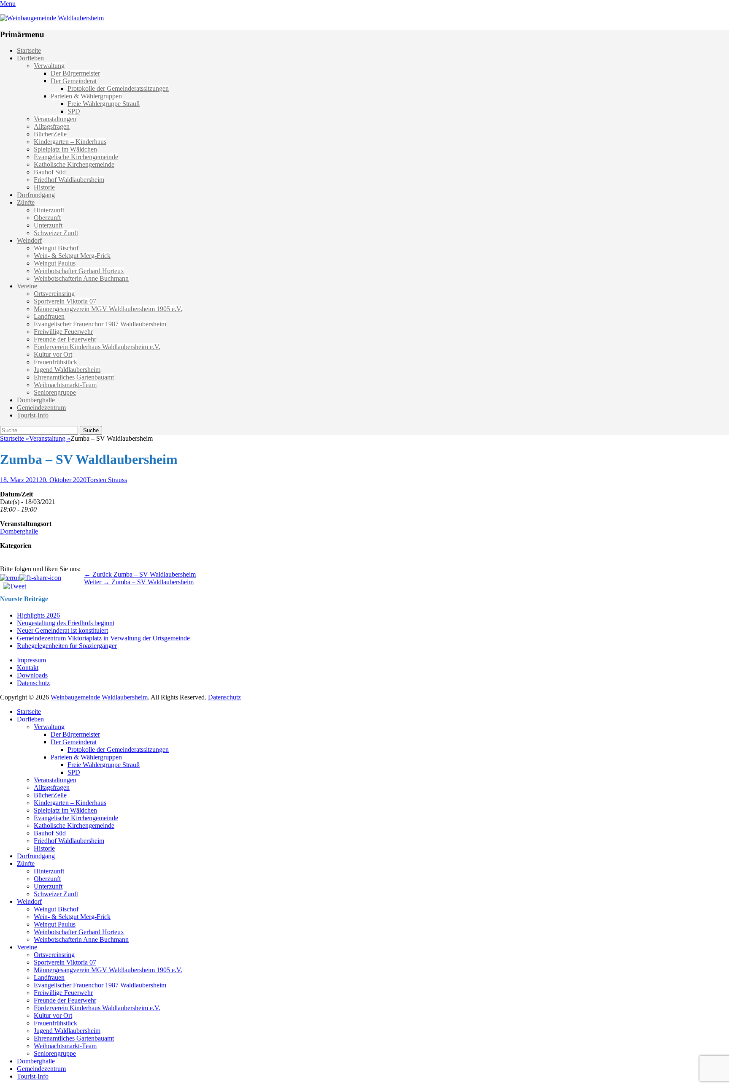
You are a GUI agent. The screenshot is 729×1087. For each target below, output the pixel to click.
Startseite (29, 50)
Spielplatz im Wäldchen (65, 149)
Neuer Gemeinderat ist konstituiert (62, 630)
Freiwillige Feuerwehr (63, 331)
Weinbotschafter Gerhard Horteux (79, 270)
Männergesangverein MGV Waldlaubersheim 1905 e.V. (108, 308)
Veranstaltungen (55, 118)
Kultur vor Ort (53, 354)
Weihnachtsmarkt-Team (65, 384)
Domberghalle (36, 400)
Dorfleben (30, 58)
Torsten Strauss (106, 479)
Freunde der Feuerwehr (65, 339)
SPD (74, 111)
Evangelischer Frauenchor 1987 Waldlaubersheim (100, 324)
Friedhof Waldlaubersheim (69, 179)
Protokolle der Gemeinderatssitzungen (118, 88)
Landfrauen (49, 316)
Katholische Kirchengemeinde (74, 164)
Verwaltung (49, 65)
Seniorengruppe (55, 392)
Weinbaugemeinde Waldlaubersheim (99, 697)
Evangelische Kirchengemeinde (76, 156)
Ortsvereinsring (54, 293)
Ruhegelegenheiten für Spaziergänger (67, 645)
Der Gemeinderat (74, 80)
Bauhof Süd (50, 172)
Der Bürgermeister (75, 73)
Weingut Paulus (55, 263)
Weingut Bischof (56, 248)
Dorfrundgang (36, 194)
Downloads (32, 675)
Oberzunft (47, 217)
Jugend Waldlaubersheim (67, 369)
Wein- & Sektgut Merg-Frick (72, 255)
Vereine (27, 286)
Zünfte (26, 202)
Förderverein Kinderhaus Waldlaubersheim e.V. (97, 346)
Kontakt (27, 667)
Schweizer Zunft (56, 232)
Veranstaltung (49, 438)
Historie (44, 187)
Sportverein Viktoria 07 (65, 301)
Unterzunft (48, 225)
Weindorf (29, 240)
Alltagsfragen (52, 126)
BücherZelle (50, 134)
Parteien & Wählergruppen (86, 96)
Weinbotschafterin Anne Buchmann (81, 278)
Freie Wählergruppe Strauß (104, 103)
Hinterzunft (49, 210)
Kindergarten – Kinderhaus (70, 141)
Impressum (31, 660)
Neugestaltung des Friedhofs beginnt (65, 622)
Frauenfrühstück (55, 362)
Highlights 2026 (38, 615)
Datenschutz (33, 682)
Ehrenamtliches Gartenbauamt (74, 377)
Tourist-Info (33, 415)
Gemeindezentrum (41, 407)
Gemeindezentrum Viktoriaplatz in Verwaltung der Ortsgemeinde (103, 638)
